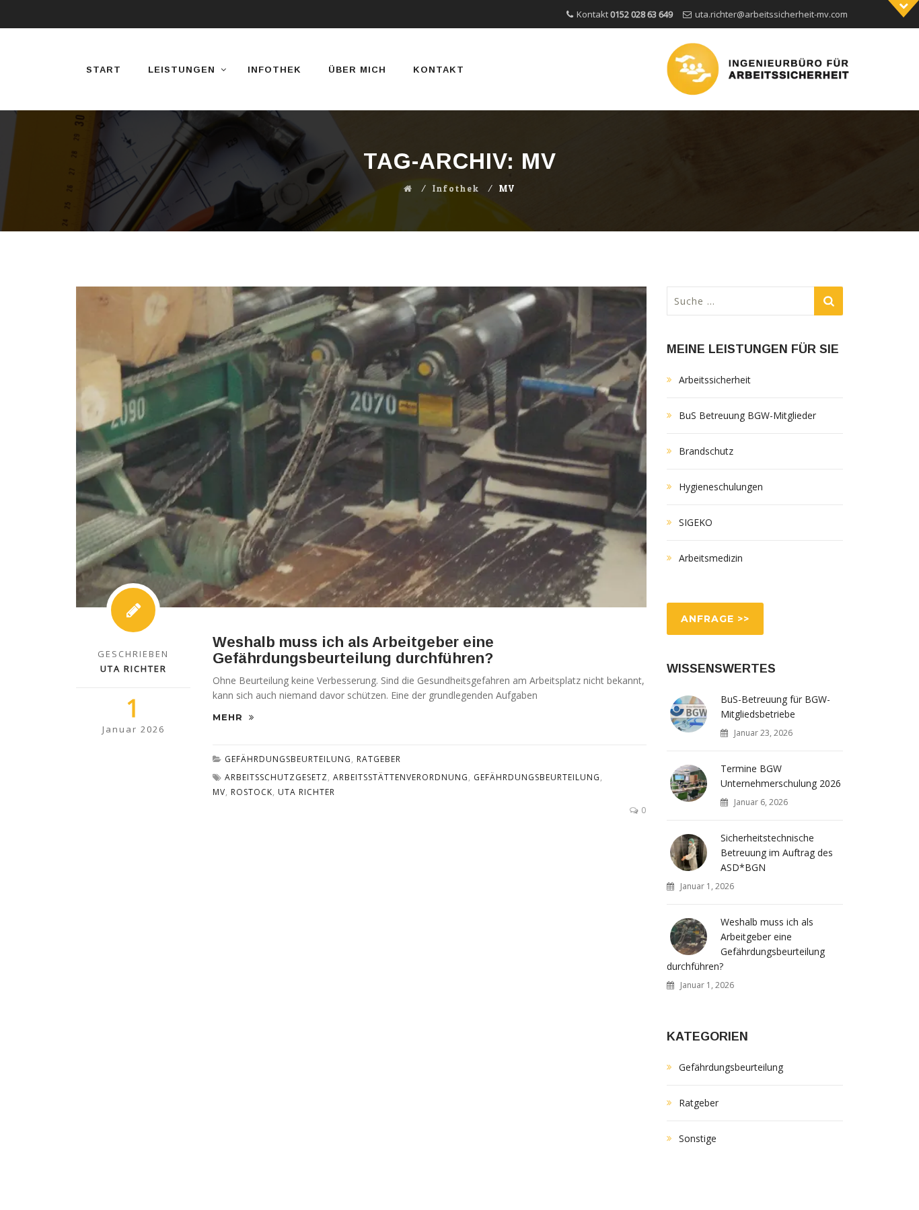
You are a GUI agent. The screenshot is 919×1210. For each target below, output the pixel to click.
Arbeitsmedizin (711, 558)
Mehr (229, 717)
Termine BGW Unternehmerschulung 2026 (781, 776)
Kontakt (438, 70)
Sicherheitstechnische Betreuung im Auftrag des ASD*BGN (777, 852)
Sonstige (697, 1138)
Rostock (251, 792)
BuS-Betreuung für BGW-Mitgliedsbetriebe (775, 706)
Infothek (274, 70)
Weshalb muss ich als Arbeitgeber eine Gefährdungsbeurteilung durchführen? (353, 650)
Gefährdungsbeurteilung (288, 759)
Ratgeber (379, 759)
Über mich (357, 70)
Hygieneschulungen (721, 486)
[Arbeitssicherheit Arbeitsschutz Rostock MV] (759, 69)
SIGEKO (695, 522)
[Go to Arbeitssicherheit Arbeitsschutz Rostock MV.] (408, 189)
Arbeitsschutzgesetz (276, 777)
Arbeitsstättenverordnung (400, 777)
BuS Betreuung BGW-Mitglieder (747, 415)
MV (219, 792)
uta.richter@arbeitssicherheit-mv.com (771, 14)
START (103, 70)
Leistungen (181, 70)
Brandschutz (706, 451)
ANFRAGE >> (715, 619)
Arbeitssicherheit (715, 379)
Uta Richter (306, 792)
